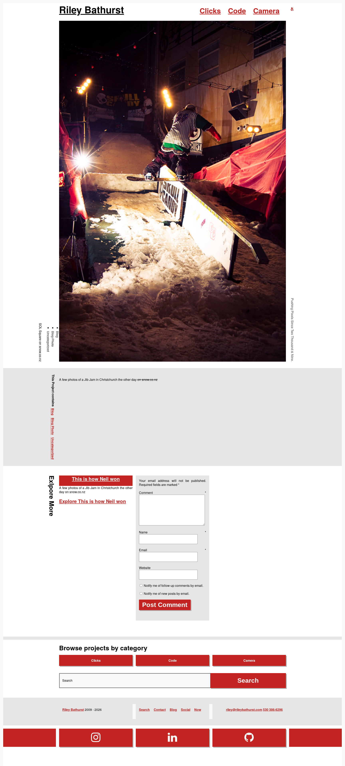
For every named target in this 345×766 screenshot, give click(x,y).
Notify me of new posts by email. (166, 593)
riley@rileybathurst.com (244, 709)
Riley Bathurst (91, 9)
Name (172, 532)
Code (237, 10)
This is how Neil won (96, 478)
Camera (266, 10)
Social (185, 709)
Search (144, 709)
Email (172, 550)
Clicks (210, 10)
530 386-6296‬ (273, 709)
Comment (172, 492)
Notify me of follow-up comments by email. (173, 585)
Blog (57, 334)
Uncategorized (48, 341)
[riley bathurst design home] (292, 9)
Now (197, 709)
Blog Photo (53, 339)
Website (145, 567)
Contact (160, 709)
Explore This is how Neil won (92, 501)
